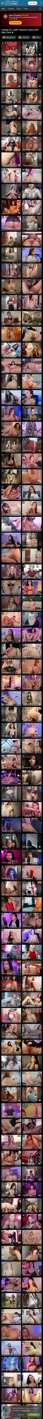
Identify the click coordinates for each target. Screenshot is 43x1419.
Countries (25, 37)
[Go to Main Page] (13, 3)
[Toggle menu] (2, 3)
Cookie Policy (26, 1410)
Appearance (10, 37)
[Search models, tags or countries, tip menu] (40, 8)
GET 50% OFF (15, 23)
